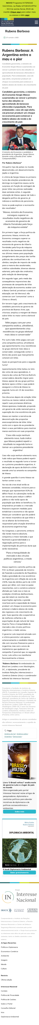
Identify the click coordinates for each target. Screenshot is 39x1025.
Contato (4, 991)
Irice (2, 1012)
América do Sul (9, 734)
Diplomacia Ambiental (10, 1017)
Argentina (8, 737)
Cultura (3, 969)
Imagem (4, 960)
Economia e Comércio (9, 951)
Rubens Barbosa (17, 31)
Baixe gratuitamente (19, 872)
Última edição (6, 980)
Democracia (17, 737)
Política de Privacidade (10, 995)
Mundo (3, 964)
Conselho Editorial (8, 1008)
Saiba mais (19, 812)
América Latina (22, 734)
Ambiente (5, 956)
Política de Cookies (8, 999)
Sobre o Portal (6, 1004)
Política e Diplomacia (9, 947)
